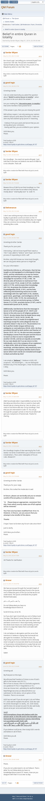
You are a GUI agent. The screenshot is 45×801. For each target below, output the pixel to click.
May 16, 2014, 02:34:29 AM (11, 155)
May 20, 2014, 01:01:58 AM (11, 476)
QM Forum (7, 7)
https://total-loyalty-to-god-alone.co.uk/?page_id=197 (20, 144)
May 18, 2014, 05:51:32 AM (11, 211)
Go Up (4, 783)
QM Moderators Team (27, 25)
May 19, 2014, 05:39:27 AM (11, 238)
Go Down (5, 46)
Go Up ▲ (30, 796)
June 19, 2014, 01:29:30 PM (11, 584)
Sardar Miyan (11, 52)
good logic (10, 82)
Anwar (8, 580)
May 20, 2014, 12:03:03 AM (11, 446)
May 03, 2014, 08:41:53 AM (11, 56)
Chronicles (38, 25)
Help (13, 796)
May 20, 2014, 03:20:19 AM (11, 555)
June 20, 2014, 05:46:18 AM (11, 759)
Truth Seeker (15, 25)
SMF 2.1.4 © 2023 (17, 798)
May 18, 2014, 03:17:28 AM (11, 183)
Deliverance (10, 207)
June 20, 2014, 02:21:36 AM (11, 666)
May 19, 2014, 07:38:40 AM (11, 396)
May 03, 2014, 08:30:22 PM (11, 86)
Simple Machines (28, 798)
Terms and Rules (21, 796)
